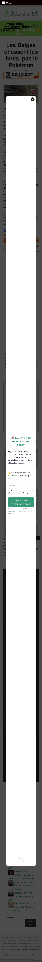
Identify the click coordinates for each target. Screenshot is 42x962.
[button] (4, 2)
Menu (9, 3)
